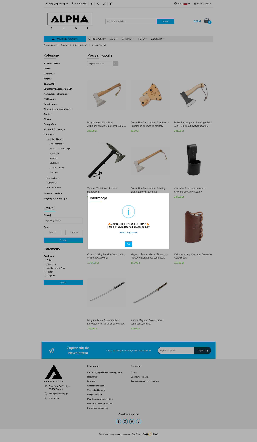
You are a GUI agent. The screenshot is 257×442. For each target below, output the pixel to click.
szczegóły (128, 232)
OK (128, 244)
